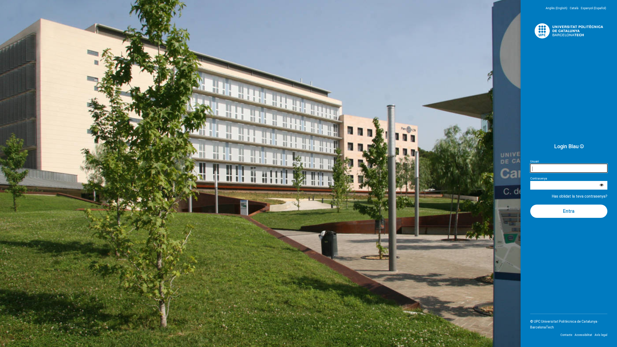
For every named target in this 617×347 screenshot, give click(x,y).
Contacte (566, 335)
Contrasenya (538, 178)
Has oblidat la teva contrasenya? (579, 196)
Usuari (534, 161)
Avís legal (601, 335)
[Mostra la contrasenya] (601, 185)
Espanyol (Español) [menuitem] (593, 8)
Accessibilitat (583, 335)
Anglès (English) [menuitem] (556, 8)
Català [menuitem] (574, 8)
